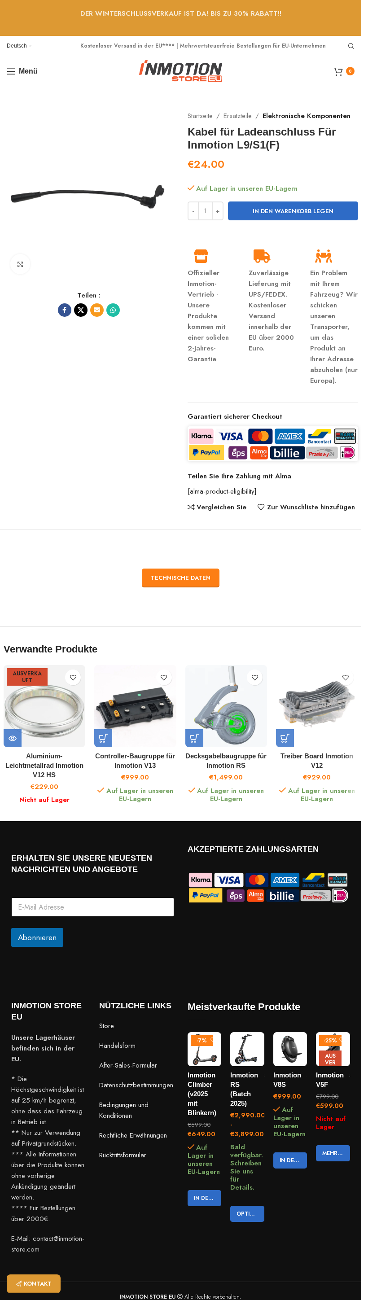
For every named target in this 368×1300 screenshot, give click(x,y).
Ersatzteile (237, 116)
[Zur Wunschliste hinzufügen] (73, 677)
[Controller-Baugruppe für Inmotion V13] (135, 706)
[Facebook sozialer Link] (64, 310)
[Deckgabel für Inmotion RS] (226, 706)
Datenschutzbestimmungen (136, 1085)
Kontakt (38, 1283)
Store (106, 1026)
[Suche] (351, 46)
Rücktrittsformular (122, 1155)
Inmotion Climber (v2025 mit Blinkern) (202, 1093)
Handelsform (117, 1046)
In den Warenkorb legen (293, 211)
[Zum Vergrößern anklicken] (20, 264)
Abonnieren (37, 937)
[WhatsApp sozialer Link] (113, 310)
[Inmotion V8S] (290, 1049)
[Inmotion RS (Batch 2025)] (247, 1049)
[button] (103, 738)
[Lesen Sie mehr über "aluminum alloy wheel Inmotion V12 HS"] (13, 738)
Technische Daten (180, 577)
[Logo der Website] (180, 70)
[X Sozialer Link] (81, 310)
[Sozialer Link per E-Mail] (97, 310)
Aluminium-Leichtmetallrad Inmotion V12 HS (44, 765)
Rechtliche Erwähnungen (133, 1135)
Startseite (200, 116)
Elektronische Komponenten (306, 116)
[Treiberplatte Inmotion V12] (317, 706)
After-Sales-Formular (128, 1065)
